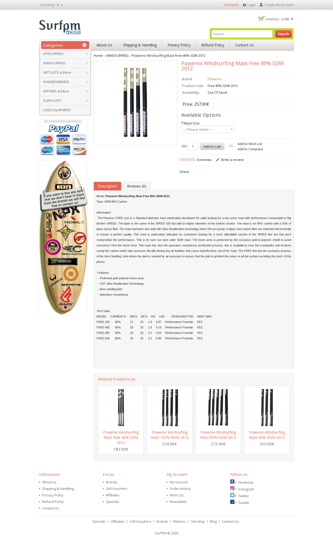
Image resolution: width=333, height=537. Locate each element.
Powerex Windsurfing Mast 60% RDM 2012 (267, 435)
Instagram (246, 489)
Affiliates (113, 495)
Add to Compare (250, 149)
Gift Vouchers (116, 488)
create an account (278, 4)
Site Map (198, 521)
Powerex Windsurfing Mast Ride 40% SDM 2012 (121, 437)
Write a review (232, 159)
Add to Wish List (250, 143)
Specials (112, 501)
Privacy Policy (179, 44)
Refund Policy (212, 44)
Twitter (243, 496)
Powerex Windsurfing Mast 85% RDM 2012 (218, 435)
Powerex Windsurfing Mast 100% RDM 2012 (170, 435)
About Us (104, 44)
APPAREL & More (56, 91)
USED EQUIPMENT (57, 110)
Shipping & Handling (140, 44)
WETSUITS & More (57, 72)
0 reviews (204, 159)
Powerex (215, 79)
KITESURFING (53, 53)
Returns (179, 521)
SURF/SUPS (52, 100)
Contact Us (244, 44)
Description (107, 186)
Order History (180, 488)
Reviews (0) (136, 186)
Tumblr (243, 502)
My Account (179, 482)
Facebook (246, 482)
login (251, 4)
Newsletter (178, 501)
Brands (111, 482)
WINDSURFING (54, 63)
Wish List (176, 495)
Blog (213, 521)
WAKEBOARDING (56, 81)
